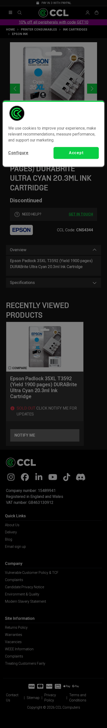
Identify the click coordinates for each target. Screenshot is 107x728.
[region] (54, 134)
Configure (18, 152)
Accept (76, 152)
